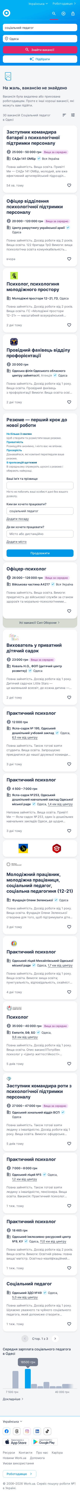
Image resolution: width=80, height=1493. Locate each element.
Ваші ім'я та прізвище (22, 479)
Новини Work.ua (14, 1458)
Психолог (17, 1017)
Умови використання (18, 1463)
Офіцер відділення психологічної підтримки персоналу (35, 206)
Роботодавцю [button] (17, 1474)
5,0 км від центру (25, 1297)
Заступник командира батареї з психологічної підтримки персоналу (33, 137)
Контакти (25, 1452)
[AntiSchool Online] (23, 848)
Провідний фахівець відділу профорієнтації (38, 352)
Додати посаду (18, 519)
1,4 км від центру (60, 804)
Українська (11, 1421)
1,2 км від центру (24, 1179)
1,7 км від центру (60, 965)
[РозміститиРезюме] (63, 14)
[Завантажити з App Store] (16, 1441)
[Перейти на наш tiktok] (47, 1431)
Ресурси (9, 1452)
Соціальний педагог (29, 1283)
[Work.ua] (6, 13)
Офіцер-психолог (26, 569)
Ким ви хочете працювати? (26, 504)
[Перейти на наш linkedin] (37, 1431)
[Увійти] (73, 14)
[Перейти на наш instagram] (27, 1431)
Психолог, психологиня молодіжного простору (33, 286)
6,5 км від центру (25, 737)
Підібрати (43, 59)
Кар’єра (57, 1452)
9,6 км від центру (25, 1037)
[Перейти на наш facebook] (6, 1431)
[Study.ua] (56, 848)
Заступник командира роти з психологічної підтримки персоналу (39, 1091)
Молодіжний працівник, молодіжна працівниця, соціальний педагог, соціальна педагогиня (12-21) (40, 883)
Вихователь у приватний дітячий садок (34, 647)
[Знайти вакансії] (54, 14)
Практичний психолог (31, 713)
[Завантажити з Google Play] (45, 1441)
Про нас (42, 1452)
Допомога (37, 1458)
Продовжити (40, 553)
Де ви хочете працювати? (25, 527)
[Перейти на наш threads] (16, 1431)
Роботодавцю (63, 3)
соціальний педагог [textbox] (19, 28)
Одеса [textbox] (14, 39)
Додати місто (17, 541)
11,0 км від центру (53, 1241)
